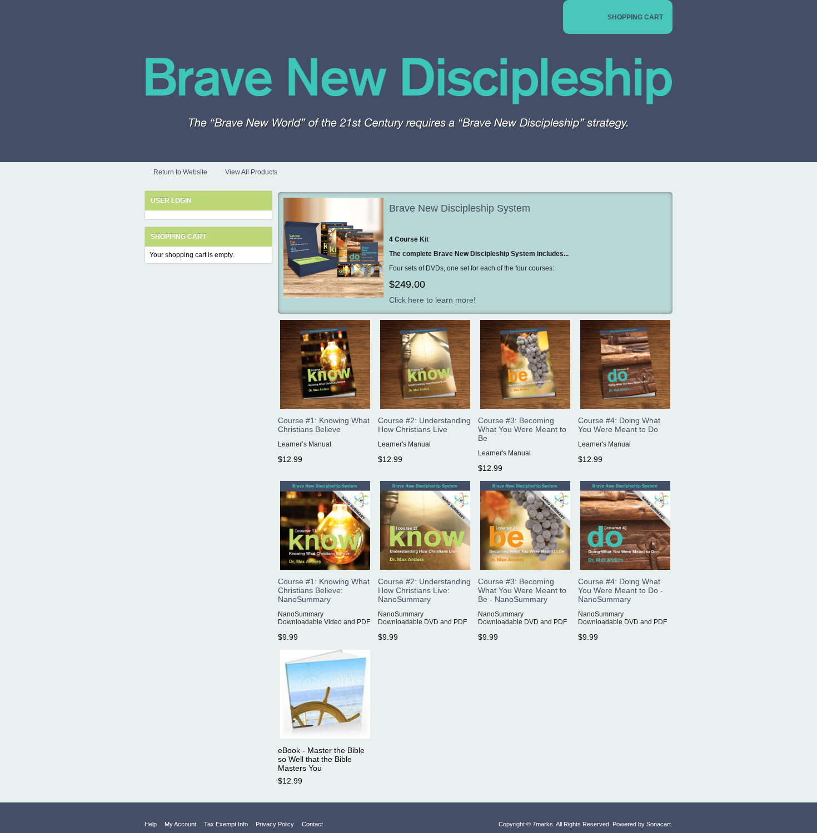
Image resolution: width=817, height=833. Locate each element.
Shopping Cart (635, 17)
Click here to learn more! (432, 299)
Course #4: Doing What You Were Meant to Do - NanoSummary (620, 590)
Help (151, 824)
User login (171, 200)
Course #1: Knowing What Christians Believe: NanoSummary (324, 590)
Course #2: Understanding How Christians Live (424, 425)
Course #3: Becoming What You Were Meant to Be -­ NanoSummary (522, 590)
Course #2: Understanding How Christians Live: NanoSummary (424, 590)
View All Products (251, 172)
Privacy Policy (275, 824)
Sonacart (658, 824)
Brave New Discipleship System (459, 208)
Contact (312, 824)
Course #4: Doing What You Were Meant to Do (619, 425)
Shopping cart (178, 236)
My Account (180, 824)
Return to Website (180, 172)
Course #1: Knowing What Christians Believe (324, 425)
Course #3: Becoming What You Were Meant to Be (522, 429)
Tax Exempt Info (226, 824)
